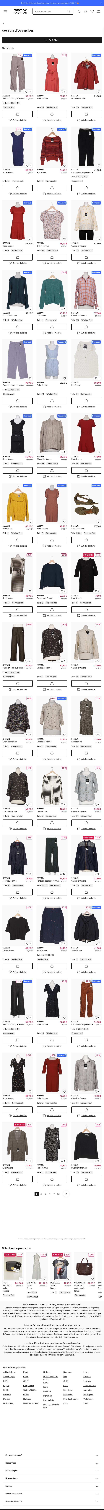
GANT (25, 1381)
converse (7, 1394)
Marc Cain (47, 1396)
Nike (65, 1376)
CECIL (5, 1390)
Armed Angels (9, 1376)
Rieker (86, 1372)
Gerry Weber (28, 1385)
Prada (65, 1403)
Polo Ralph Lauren (71, 1399)
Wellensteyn (88, 1399)
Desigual (6, 1399)
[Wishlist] (92, 11)
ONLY (65, 1381)
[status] (52, 46)
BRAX (5, 1381)
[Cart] (98, 11)
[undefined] (99, 91)
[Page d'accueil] (4, 24)
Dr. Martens (8, 1403)
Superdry (87, 1381)
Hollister (46, 1372)
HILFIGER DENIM (30, 1403)
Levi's (45, 1387)
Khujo (45, 1382)
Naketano (67, 1372)
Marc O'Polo (48, 1400)
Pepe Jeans (68, 1394)
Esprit (25, 1372)
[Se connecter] (85, 11)
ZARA (85, 1403)
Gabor (25, 1376)
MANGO (47, 1391)
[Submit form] (68, 11)
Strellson (87, 1376)
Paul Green (67, 1390)
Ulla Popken (88, 1394)
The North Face (89, 1385)
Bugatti (6, 1385)
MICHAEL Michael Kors (51, 1406)
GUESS (26, 1394)
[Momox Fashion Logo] (20, 11)
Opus (65, 1385)
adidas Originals (9, 1372)
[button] (5, 11)
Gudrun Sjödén (29, 1390)
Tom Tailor (87, 1390)
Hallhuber (27, 1399)
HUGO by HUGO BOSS (50, 1378)
